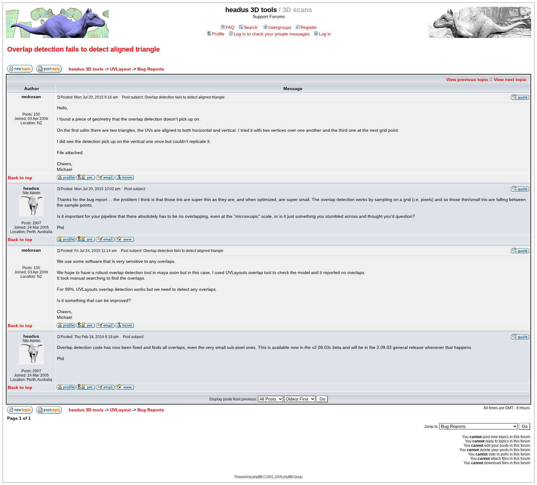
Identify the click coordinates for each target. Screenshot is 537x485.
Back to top (20, 177)
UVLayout (120, 68)
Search (251, 27)
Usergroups (279, 27)
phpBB (257, 477)
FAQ (230, 27)
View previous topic (467, 79)
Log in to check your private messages (272, 33)
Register (309, 27)
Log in (325, 33)
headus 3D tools (86, 68)
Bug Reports (150, 68)
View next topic (510, 79)
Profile (218, 33)
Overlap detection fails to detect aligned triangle (83, 49)
